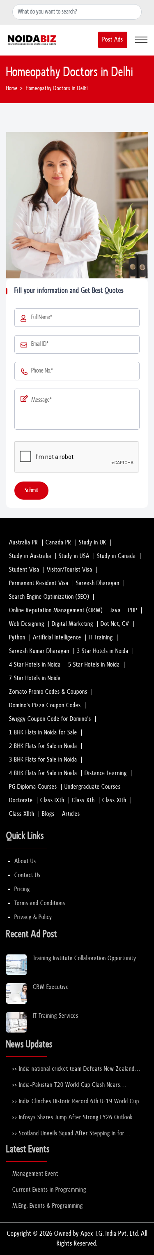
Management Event (35, 1174)
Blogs (48, 814)
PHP (132, 610)
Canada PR (58, 543)
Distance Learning (106, 773)
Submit (31, 490)
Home (12, 88)
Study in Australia (30, 556)
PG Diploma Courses (33, 787)
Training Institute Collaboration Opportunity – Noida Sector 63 (88, 958)
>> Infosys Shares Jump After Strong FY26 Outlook (72, 1117)
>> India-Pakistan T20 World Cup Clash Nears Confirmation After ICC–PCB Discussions (66, 1085)
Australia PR (23, 543)
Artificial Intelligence (57, 637)
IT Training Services (55, 1016)
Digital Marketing (72, 624)
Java (115, 610)
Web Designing (26, 624)
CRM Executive (51, 987)
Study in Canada (116, 556)
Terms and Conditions (39, 903)
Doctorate (21, 800)
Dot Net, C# (115, 624)
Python (17, 637)
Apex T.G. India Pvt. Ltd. (109, 1234)
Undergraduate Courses (92, 787)
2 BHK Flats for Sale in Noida (43, 746)
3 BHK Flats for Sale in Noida (43, 760)
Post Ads (112, 40)
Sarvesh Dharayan (98, 583)
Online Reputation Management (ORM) (56, 610)
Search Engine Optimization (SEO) (49, 597)
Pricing (22, 889)
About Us (25, 861)
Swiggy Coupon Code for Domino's (50, 719)
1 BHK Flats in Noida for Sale (43, 732)
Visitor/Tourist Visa (69, 570)
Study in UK (92, 543)
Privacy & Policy (33, 917)
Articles (71, 814)
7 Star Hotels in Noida (35, 678)
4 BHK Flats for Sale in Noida (43, 773)
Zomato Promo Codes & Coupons (48, 692)
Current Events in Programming (49, 1190)
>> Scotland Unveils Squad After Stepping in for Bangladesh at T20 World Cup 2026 (68, 1133)
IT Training (101, 637)
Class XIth (114, 800)
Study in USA (74, 556)
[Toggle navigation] (141, 40)
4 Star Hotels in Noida (35, 665)
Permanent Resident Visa (39, 583)
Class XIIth (21, 814)
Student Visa (24, 570)
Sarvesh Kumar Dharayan (39, 651)
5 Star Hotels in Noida (94, 665)
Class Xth (83, 800)
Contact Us (27, 875)
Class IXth (52, 800)
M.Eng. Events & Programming (47, 1206)
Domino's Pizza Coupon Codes (45, 705)
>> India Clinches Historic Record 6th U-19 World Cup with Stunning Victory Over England (75, 1101)
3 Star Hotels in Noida (103, 651)
